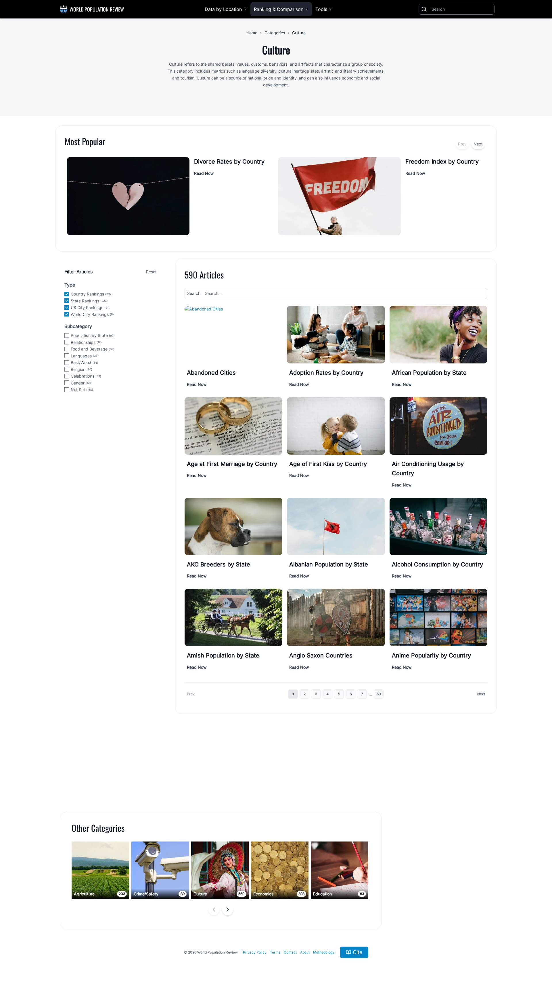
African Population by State (429, 372)
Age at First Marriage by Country (232, 463)
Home (251, 32)
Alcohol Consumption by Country (437, 564)
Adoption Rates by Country (326, 372)
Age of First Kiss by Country (328, 463)
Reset (151, 271)
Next (478, 143)
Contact (290, 952)
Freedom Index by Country (442, 161)
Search (193, 293)
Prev (462, 143)
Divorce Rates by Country (229, 161)
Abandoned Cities (211, 372)
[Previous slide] (214, 909)
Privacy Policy (255, 952)
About (305, 952)
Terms (275, 952)
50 (379, 694)
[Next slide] (227, 909)
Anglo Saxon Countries (320, 655)
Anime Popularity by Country (431, 655)
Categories (274, 32)
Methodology (323, 952)
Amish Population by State (223, 655)
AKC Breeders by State (218, 564)
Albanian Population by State (328, 564)
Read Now (204, 173)
